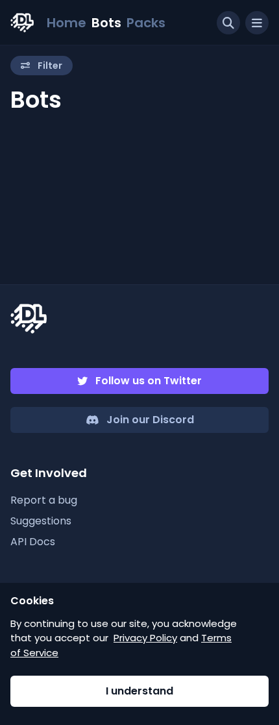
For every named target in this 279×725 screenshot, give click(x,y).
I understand (139, 690)
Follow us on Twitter (148, 380)
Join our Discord (150, 419)
